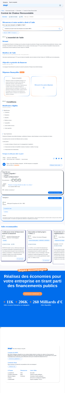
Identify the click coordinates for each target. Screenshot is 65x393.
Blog (21, 374)
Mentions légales (11, 376)
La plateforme (11, 372)
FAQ (21, 372)
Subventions (18, 10)
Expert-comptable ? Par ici (36, 379)
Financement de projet (9, 10)
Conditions (6, 211)
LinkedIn (35, 387)
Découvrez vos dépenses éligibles (38, 377)
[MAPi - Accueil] (5, 5)
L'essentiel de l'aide (7, 208)
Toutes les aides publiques (36, 374)
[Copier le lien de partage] (54, 158)
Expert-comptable (13, 2)
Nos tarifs (32, 372)
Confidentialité (11, 379)
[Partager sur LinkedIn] (56, 158)
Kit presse (22, 376)
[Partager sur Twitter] (59, 158)
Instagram (30, 387)
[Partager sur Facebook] (61, 158)
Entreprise (5, 2)
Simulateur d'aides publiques (36, 376)
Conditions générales (12, 374)
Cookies (9, 377)
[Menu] (60, 5)
